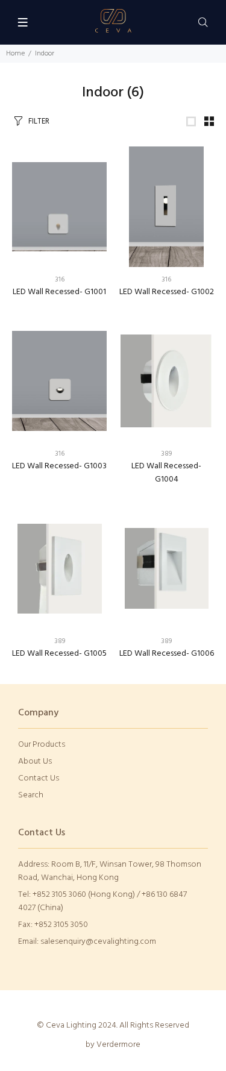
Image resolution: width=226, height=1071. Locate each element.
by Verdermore (113, 1045)
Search (30, 795)
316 (59, 280)
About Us (35, 761)
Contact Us (38, 778)
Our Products (41, 745)
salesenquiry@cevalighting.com (98, 942)
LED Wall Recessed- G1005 (59, 654)
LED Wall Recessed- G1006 (166, 654)
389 (166, 454)
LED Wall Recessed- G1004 (166, 472)
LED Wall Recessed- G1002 (166, 292)
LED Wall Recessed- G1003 (59, 466)
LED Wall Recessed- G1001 (59, 292)
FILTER (38, 121)
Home (15, 54)
